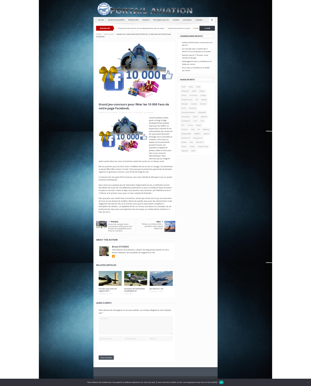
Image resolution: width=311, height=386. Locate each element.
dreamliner (185, 117)
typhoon (184, 151)
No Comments (148, 112)
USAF (193, 151)
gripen (198, 125)
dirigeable (202, 112)
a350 (198, 87)
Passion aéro (133, 20)
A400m (202, 91)
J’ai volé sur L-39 (156, 289)
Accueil (101, 20)
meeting (206, 129)
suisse (183, 146)
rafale (183, 142)
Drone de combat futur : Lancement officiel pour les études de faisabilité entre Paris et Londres (120, 227)
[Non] (308, 382)
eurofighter (185, 121)
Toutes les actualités (116, 20)
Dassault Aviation (188, 112)
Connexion (187, 20)
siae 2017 (199, 142)
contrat (203, 104)
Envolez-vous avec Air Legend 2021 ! (175, 28)
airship (203, 95)
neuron (206, 134)
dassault (192, 108)
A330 (191, 87)
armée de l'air (186, 100)
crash (183, 108)
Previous (114, 222)
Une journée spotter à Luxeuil (147, 28)
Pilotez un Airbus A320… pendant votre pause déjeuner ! (152, 226)
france (190, 125)
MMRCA (197, 134)
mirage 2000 (186, 134)
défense (204, 117)
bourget (184, 104)
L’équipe (198, 20)
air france (193, 95)
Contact (176, 20)
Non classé (139, 112)
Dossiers (146, 20)
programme (197, 138)
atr (197, 100)
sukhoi (192, 146)
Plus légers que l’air (161, 20)
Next (158, 222)
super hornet (203, 146)
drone (195, 117)
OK (221, 382)
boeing (204, 100)
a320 (183, 87)
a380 (194, 91)
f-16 (195, 121)
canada (194, 104)
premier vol (185, 138)
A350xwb (185, 91)
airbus (183, 95)
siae (191, 142)
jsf (199, 129)
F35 (182, 125)
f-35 (202, 121)
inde (192, 129)
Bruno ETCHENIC (112, 112)
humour (184, 129)
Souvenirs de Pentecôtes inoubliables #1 (134, 290)
